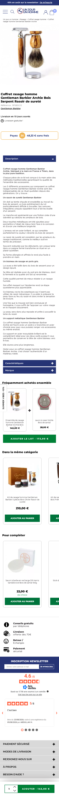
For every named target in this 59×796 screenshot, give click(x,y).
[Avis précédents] (2, 713)
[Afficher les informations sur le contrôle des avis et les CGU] (47, 691)
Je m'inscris (46, 666)
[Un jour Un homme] (28, 11)
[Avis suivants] (56, 713)
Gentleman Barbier (11, 108)
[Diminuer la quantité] (14, 791)
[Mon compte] (45, 12)
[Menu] (5, 12)
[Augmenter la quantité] (14, 787)
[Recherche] (12, 11)
